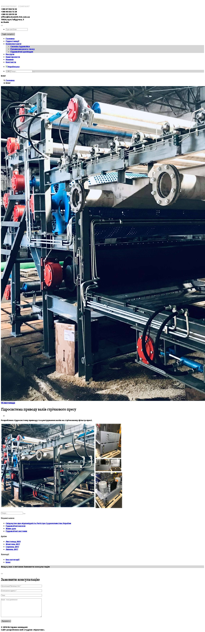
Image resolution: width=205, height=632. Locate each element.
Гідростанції (12, 41)
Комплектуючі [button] (13, 43)
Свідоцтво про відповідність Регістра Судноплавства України (38, 523)
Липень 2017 (12, 549)
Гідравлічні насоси (15, 526)
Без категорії (12, 559)
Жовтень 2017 (13, 544)
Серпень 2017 (12, 546)
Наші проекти (13, 57)
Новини (10, 59)
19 (8, 402)
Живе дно (11, 528)
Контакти (11, 62)
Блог (8, 562)
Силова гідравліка (20, 46)
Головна (10, 38)
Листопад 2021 (13, 541)
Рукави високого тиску (22, 49)
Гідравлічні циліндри (21, 51)
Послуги (10, 54)
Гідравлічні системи (16, 531)
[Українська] (12, 66)
